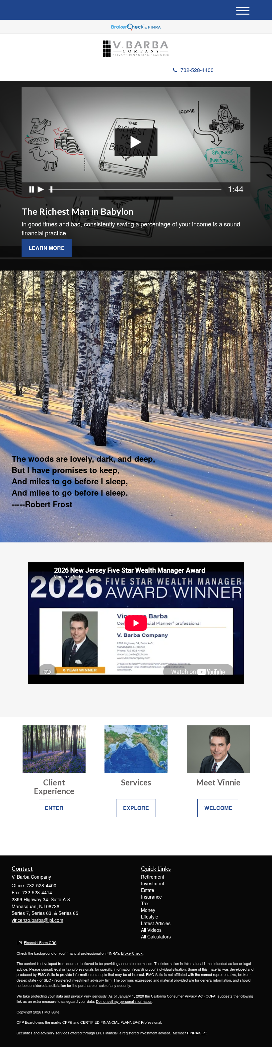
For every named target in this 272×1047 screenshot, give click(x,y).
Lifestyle (149, 916)
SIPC (203, 1032)
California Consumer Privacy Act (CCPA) (184, 996)
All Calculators (156, 936)
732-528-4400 (197, 70)
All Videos (151, 929)
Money (148, 910)
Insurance (151, 896)
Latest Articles (155, 923)
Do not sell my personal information (124, 1001)
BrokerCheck (132, 953)
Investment (152, 883)
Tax (145, 903)
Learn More (47, 248)
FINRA (192, 1032)
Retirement (152, 876)
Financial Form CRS (40, 942)
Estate (147, 890)
